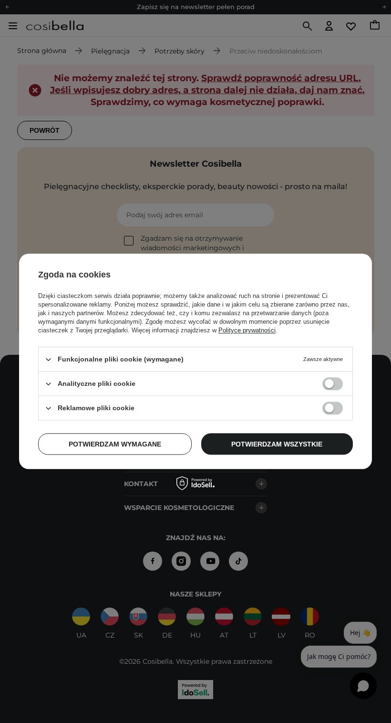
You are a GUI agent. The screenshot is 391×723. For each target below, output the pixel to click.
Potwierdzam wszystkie (276, 444)
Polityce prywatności (247, 330)
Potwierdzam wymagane (115, 444)
